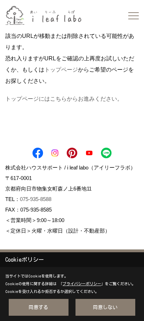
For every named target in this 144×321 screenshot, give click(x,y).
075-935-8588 (35, 199)
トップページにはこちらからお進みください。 (64, 99)
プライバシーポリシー (82, 284)
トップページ (61, 70)
